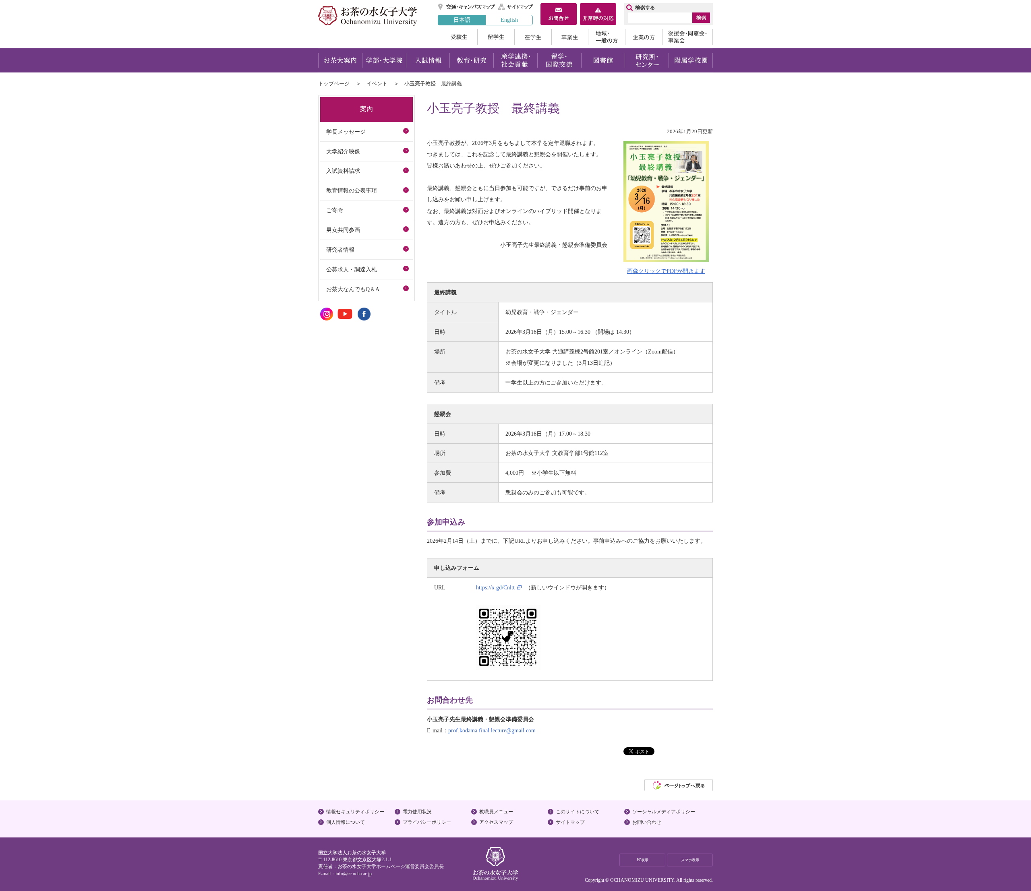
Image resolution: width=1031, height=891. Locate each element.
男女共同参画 (343, 230)
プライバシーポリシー (427, 822)
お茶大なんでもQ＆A (352, 289)
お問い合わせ (646, 822)
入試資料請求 (343, 170)
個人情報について (345, 822)
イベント (376, 84)
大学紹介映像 (343, 151)
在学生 (532, 37)
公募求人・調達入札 (351, 269)
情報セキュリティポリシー (355, 811)
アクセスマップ (496, 822)
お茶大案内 (340, 60)
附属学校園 (691, 60)
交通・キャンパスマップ (467, 6)
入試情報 (427, 60)
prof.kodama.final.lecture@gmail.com (492, 730)
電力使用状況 (417, 811)
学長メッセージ (346, 131)
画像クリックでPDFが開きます (666, 271)
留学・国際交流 (559, 60)
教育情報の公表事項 (351, 190)
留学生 (495, 37)
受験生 (457, 37)
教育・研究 (471, 60)
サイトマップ (516, 6)
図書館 (603, 60)
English (509, 20)
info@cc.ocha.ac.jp (353, 873)
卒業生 (569, 37)
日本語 (461, 20)
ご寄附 (334, 210)
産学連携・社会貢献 (515, 60)
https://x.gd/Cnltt (495, 587)
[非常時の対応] (598, 15)
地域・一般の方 (606, 37)
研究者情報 (340, 249)
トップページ (334, 84)
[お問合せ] (558, 15)
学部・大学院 (384, 60)
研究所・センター (647, 60)
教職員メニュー (496, 811)
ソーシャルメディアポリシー (663, 811)
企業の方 (643, 37)
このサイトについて (577, 811)
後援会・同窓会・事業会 (687, 37)
